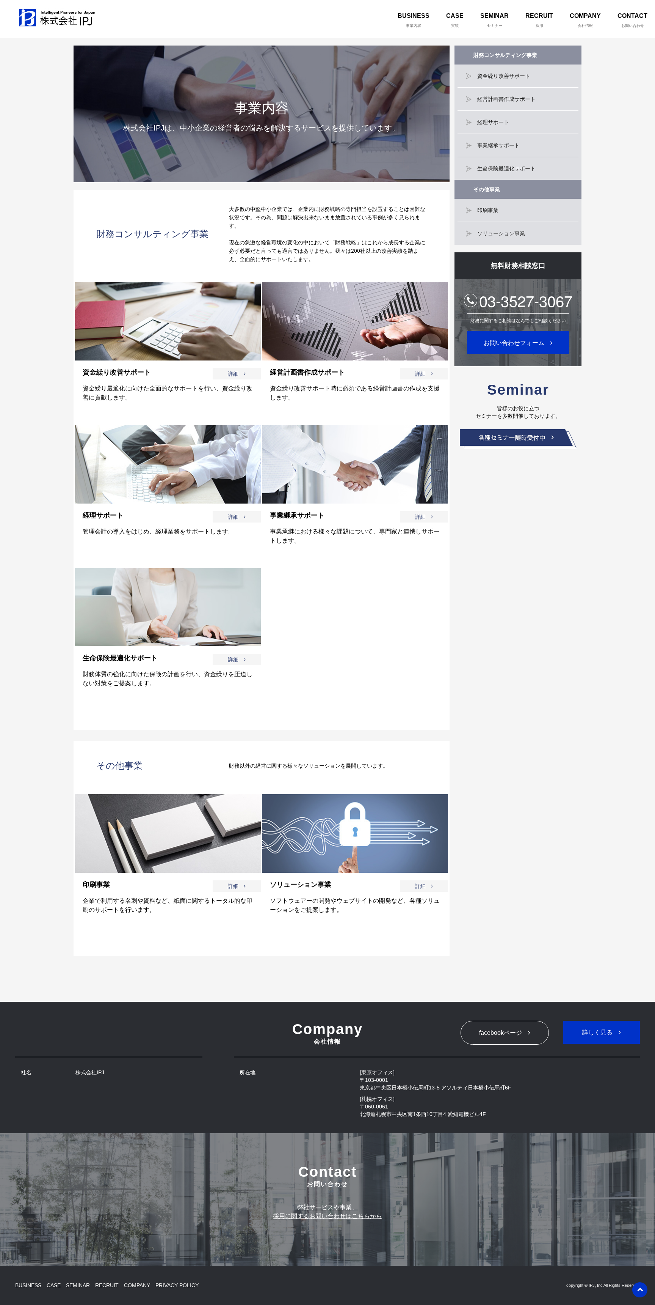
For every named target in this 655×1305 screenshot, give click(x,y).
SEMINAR (494, 20)
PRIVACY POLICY (177, 1285)
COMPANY (585, 20)
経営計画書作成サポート (506, 99)
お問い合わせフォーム (514, 343)
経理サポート (493, 122)
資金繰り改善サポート (503, 76)
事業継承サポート (498, 145)
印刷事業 (487, 210)
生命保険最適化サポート (506, 168)
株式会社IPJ (59, 19)
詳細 (233, 374)
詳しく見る (597, 1032)
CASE (455, 20)
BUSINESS (413, 20)
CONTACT (632, 20)
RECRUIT (539, 20)
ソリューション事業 (501, 233)
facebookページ (500, 1033)
